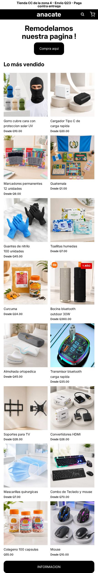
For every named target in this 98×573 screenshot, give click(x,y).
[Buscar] (82, 14)
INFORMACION (49, 567)
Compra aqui (49, 48)
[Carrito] (93, 14)
